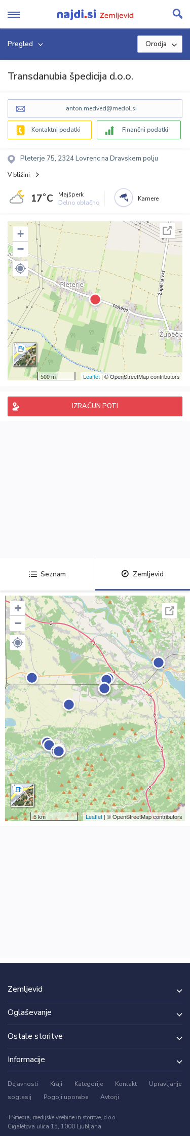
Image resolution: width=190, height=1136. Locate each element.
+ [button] (20, 233)
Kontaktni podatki (56, 130)
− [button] (20, 249)
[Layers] (25, 354)
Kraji (56, 1084)
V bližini (19, 175)
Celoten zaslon (167, 230)
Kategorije (88, 1084)
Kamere (148, 198)
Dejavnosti (23, 1084)
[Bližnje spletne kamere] (124, 197)
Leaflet (91, 376)
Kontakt (126, 1084)
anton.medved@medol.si (101, 108)
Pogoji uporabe (66, 1097)
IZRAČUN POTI (95, 406)
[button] (20, 268)
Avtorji (109, 1097)
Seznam (53, 574)
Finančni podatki (145, 130)
